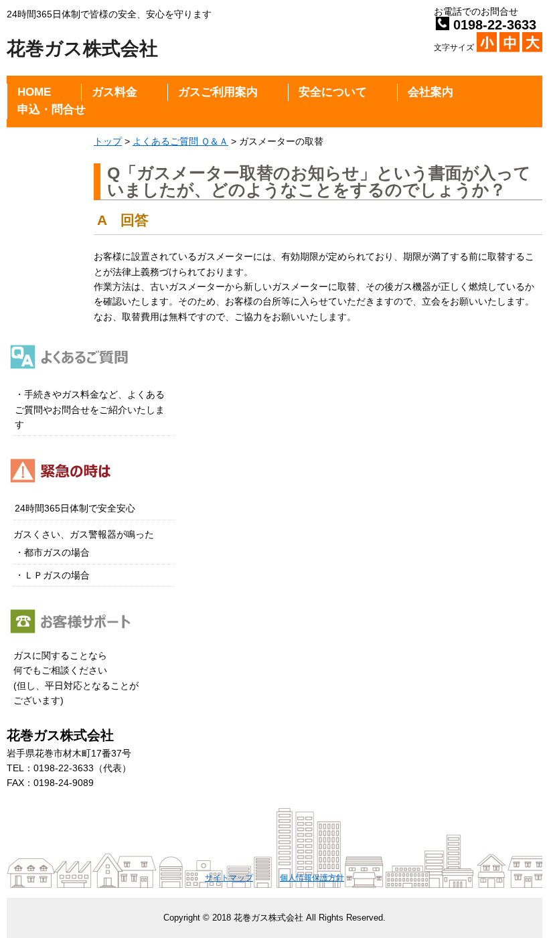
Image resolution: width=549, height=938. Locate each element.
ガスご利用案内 (218, 92)
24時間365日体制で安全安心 (75, 508)
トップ (108, 141)
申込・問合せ (51, 109)
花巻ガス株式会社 (82, 48)
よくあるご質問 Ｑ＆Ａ (180, 141)
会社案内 (430, 92)
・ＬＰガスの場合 (52, 575)
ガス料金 (114, 92)
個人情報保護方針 (312, 877)
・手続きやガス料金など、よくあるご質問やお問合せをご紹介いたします (90, 409)
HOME (34, 92)
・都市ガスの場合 (52, 552)
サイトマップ (229, 877)
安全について (333, 92)
